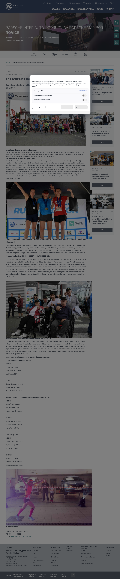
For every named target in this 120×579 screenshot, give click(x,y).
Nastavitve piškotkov (38, 107)
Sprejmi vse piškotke (81, 107)
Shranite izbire (67, 107)
